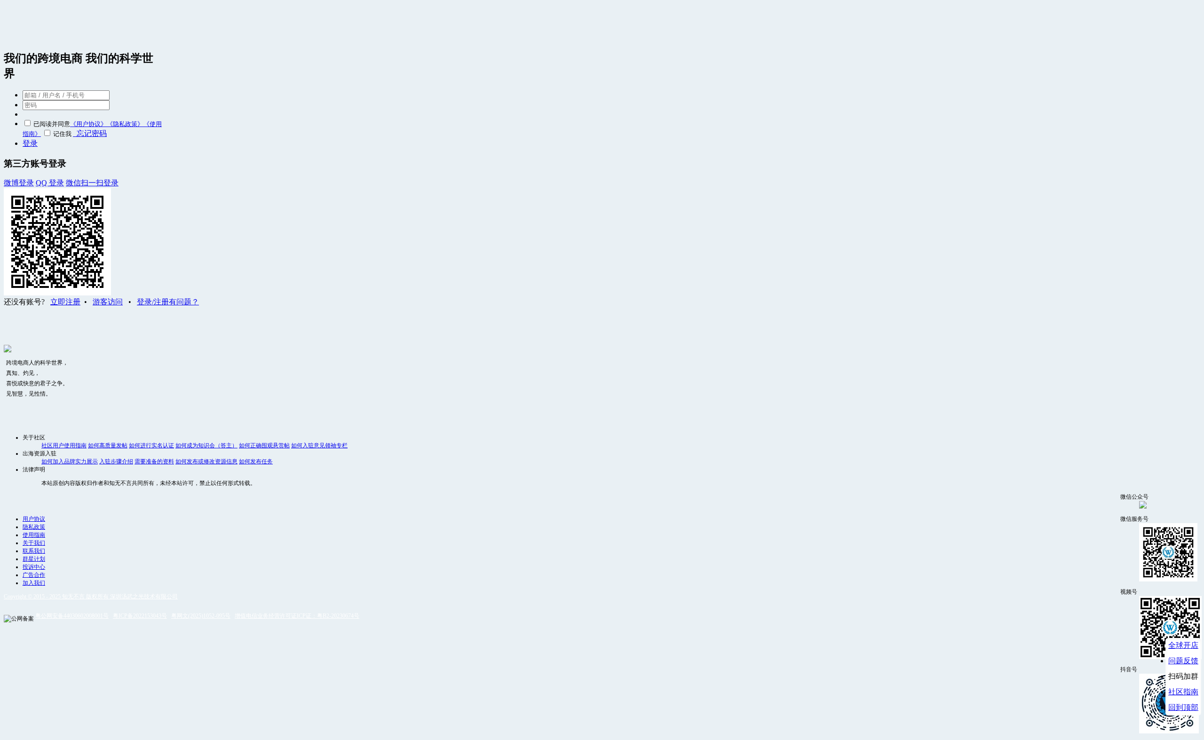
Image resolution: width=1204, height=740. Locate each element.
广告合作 (34, 575)
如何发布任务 (256, 461)
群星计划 (34, 559)
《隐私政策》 (125, 123)
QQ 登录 (50, 183)
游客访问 (108, 302)
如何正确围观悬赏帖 (264, 445)
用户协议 (34, 519)
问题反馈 (1183, 661)
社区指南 (1183, 692)
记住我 (62, 133)
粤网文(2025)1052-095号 (200, 616)
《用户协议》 (88, 123)
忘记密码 (90, 133)
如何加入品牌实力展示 (69, 461)
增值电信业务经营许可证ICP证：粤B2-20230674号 (297, 616)
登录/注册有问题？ (168, 302)
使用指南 (34, 535)
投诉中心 (34, 567)
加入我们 (34, 583)
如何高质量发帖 (107, 445)
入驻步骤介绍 (116, 461)
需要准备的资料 (154, 461)
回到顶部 (1183, 707)
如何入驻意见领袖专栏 (319, 445)
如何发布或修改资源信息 (206, 461)
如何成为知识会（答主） (206, 445)
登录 (30, 143)
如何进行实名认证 (151, 445)
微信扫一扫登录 (92, 183)
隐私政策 (34, 527)
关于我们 (34, 543)
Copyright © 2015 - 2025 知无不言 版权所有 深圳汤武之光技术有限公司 (91, 596)
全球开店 (1183, 645)
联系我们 (34, 551)
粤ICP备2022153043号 (140, 616)
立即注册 (65, 302)
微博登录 (19, 183)
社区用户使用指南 (64, 445)
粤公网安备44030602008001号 (72, 616)
